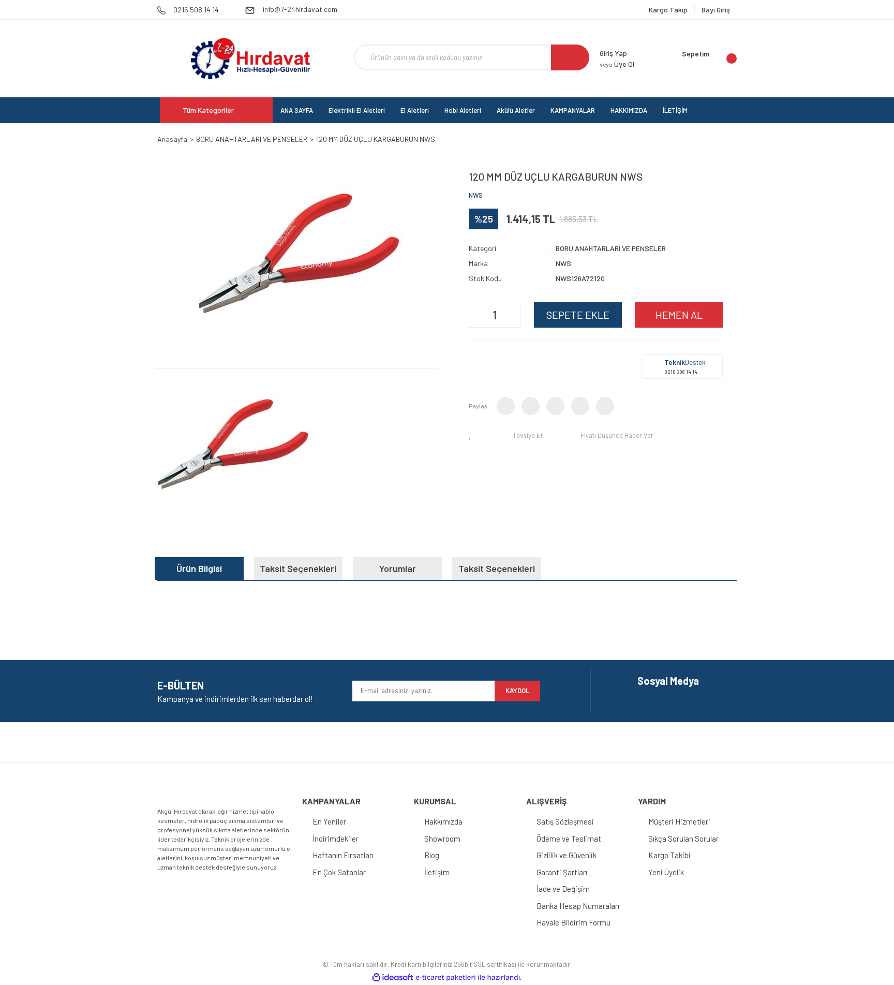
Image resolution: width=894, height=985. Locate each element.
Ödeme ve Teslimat (569, 838)
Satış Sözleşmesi (565, 821)
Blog (431, 855)
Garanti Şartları (562, 872)
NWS (476, 195)
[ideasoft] (392, 977)
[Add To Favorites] (472, 435)
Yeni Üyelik (666, 872)
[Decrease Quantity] (478, 314)
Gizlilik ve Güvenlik (567, 855)
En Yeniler (329, 821)
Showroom (442, 838)
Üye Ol (617, 64)
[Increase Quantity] (511, 314)
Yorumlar (397, 568)
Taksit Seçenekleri (298, 568)
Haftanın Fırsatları (343, 855)
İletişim (437, 872)
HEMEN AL (679, 314)
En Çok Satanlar (339, 872)
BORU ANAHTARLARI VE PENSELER (611, 248)
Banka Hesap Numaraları (578, 905)
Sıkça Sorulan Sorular (683, 838)
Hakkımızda (443, 821)
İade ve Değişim (563, 888)
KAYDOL (517, 690)
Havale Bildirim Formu (573, 922)
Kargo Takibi (669, 855)
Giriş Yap (613, 53)
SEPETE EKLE (577, 314)
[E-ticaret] (445, 977)
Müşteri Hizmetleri (679, 821)
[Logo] (250, 58)
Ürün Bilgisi (199, 568)
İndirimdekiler (335, 838)
